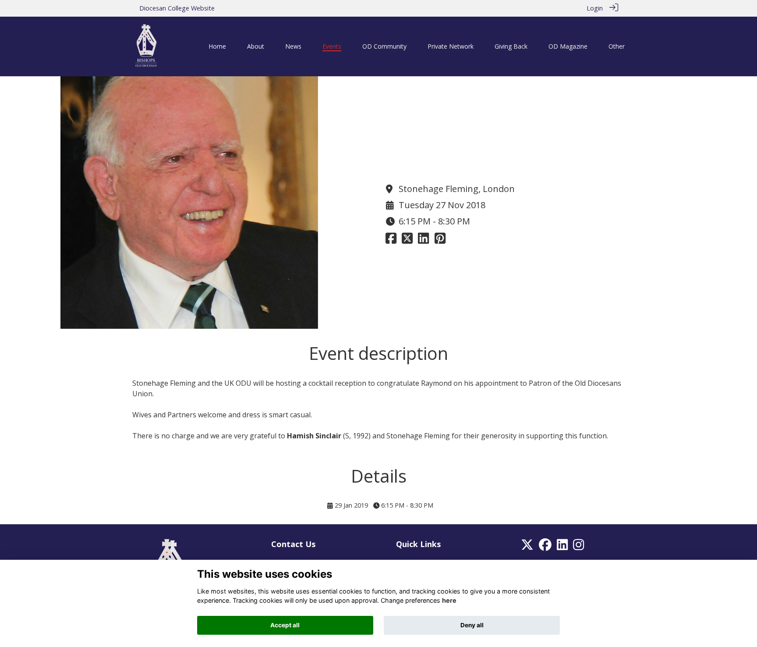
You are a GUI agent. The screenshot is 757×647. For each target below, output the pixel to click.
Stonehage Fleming (164, 383)
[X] (527, 547)
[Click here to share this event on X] (407, 240)
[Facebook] (545, 547)
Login (595, 8)
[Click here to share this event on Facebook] (391, 240)
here (449, 600)
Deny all (472, 625)
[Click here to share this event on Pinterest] (440, 240)
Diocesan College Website (177, 8)
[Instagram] (578, 547)
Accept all (285, 625)
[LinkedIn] (562, 547)
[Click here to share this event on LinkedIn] (423, 240)
